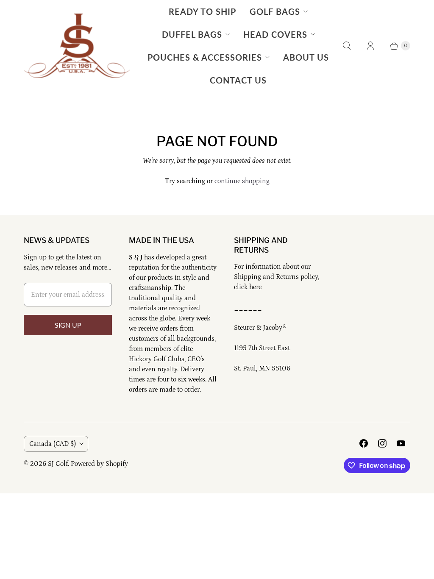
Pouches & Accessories (204, 57)
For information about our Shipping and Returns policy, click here (276, 277)
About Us (306, 57)
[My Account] (370, 46)
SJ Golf (58, 464)
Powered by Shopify (99, 464)
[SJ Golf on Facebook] (363, 443)
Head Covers (275, 34)
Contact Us (238, 80)
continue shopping (242, 181)
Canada (52, 444)
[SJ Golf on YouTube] (401, 443)
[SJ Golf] (77, 46)
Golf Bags (275, 11)
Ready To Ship (202, 11)
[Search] (347, 46)
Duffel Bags (192, 34)
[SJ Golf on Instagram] (382, 443)
